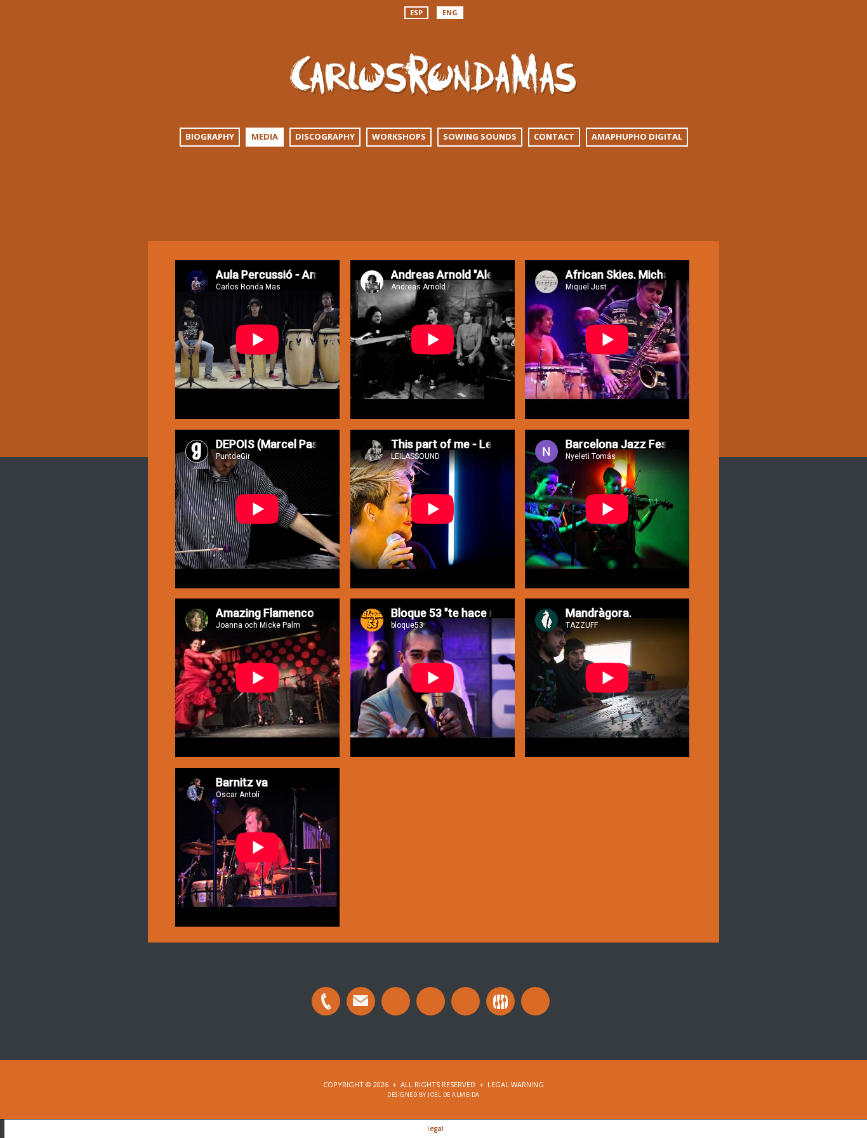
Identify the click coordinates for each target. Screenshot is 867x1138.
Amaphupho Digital (637, 136)
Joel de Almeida (454, 1094)
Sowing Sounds (480, 136)
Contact (554, 136)
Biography (209, 136)
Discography (325, 136)
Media (264, 136)
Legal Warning (515, 1084)
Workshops (399, 136)
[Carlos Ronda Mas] (433, 57)
